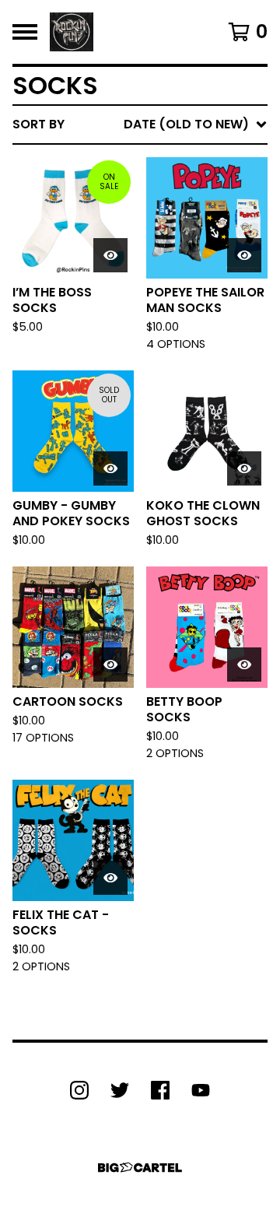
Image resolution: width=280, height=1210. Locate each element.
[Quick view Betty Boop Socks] (244, 664)
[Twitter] (119, 1090)
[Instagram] (79, 1090)
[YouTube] (200, 1090)
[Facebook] (160, 1090)
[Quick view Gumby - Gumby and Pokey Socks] (110, 468)
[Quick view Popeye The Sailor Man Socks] (244, 255)
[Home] (71, 31)
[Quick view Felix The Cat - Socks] (110, 878)
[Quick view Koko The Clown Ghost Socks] (244, 468)
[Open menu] (24, 32)
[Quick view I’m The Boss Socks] (110, 255)
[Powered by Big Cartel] (140, 1167)
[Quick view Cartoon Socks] (110, 664)
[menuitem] (140, 124)
